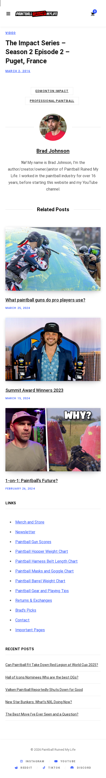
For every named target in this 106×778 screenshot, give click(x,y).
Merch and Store (29, 522)
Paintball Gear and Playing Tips (42, 590)
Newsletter (25, 532)
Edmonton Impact (52, 91)
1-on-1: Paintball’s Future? (31, 480)
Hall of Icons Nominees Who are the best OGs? (41, 677)
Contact (22, 620)
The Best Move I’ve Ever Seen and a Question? (41, 714)
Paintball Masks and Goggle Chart (44, 571)
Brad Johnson (53, 151)
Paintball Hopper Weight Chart (41, 551)
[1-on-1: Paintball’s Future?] (53, 439)
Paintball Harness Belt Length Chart (46, 561)
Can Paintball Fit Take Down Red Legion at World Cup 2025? (51, 665)
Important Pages (30, 630)
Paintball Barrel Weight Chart (40, 581)
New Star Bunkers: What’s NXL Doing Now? (38, 702)
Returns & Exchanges (33, 600)
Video (10, 33)
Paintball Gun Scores (33, 542)
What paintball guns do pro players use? (45, 299)
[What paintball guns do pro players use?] (53, 259)
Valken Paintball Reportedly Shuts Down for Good (44, 690)
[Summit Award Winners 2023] (53, 349)
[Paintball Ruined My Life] (36, 14)
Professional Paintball (52, 101)
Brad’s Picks (25, 610)
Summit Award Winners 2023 (34, 390)
